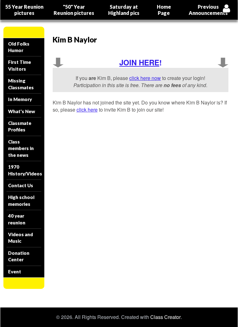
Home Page (164, 10)
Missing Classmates (21, 84)
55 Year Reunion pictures (24, 10)
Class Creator (165, 317)
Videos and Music (20, 238)
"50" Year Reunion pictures (74, 10)
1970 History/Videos (24, 170)
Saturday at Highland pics (123, 10)
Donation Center (18, 256)
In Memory (20, 99)
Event (14, 271)
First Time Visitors (19, 65)
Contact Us (20, 185)
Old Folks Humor (18, 47)
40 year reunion (16, 219)
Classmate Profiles (19, 126)
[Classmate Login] (226, 8)
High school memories (21, 200)
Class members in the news (21, 148)
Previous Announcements (208, 10)
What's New (21, 111)
